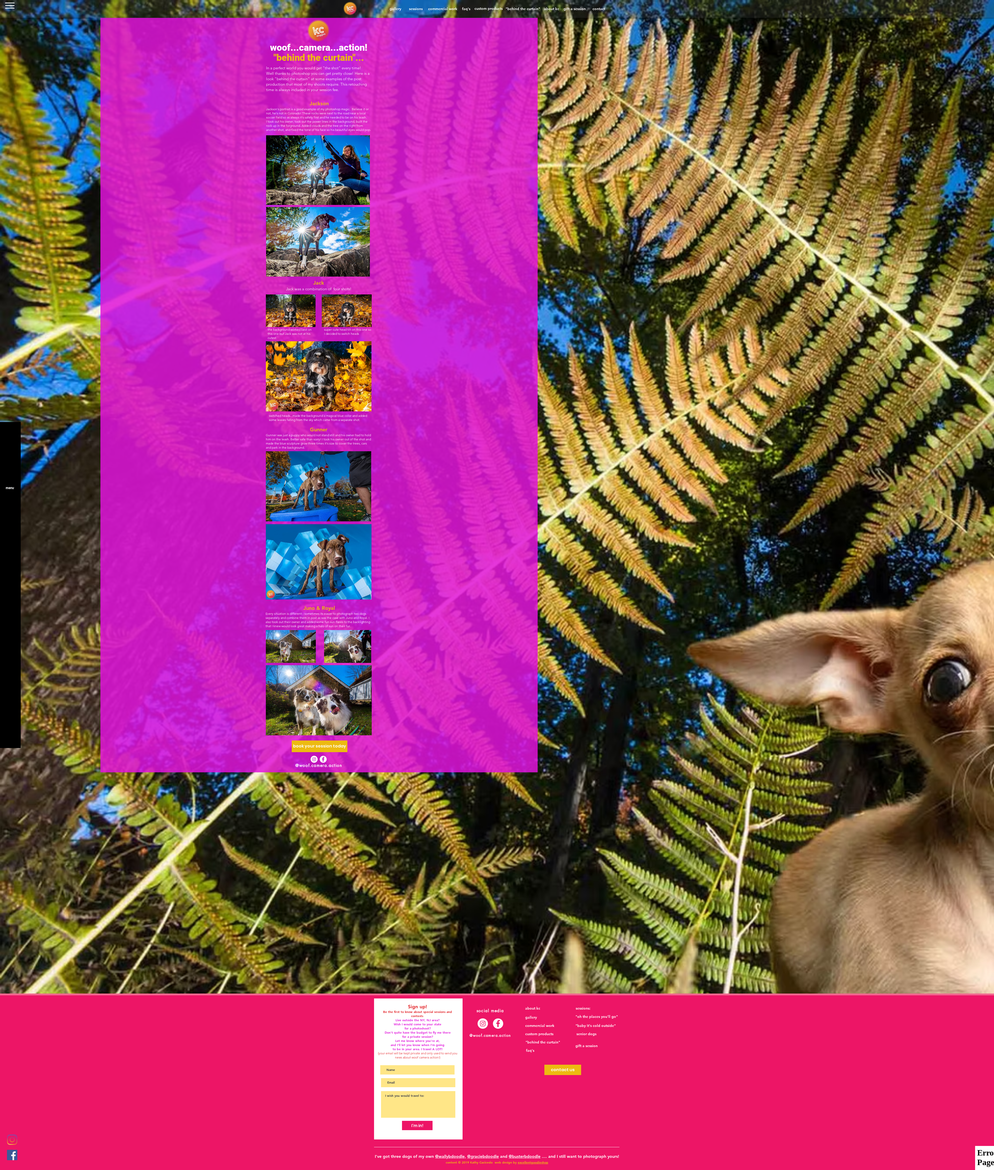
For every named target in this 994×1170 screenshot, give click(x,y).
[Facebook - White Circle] (323, 759)
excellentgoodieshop (533, 1162)
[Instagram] (12, 1140)
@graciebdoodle (483, 1156)
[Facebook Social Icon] (12, 1155)
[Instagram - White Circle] (314, 759)
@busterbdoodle (524, 1156)
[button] (9, 5)
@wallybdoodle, (450, 1156)
